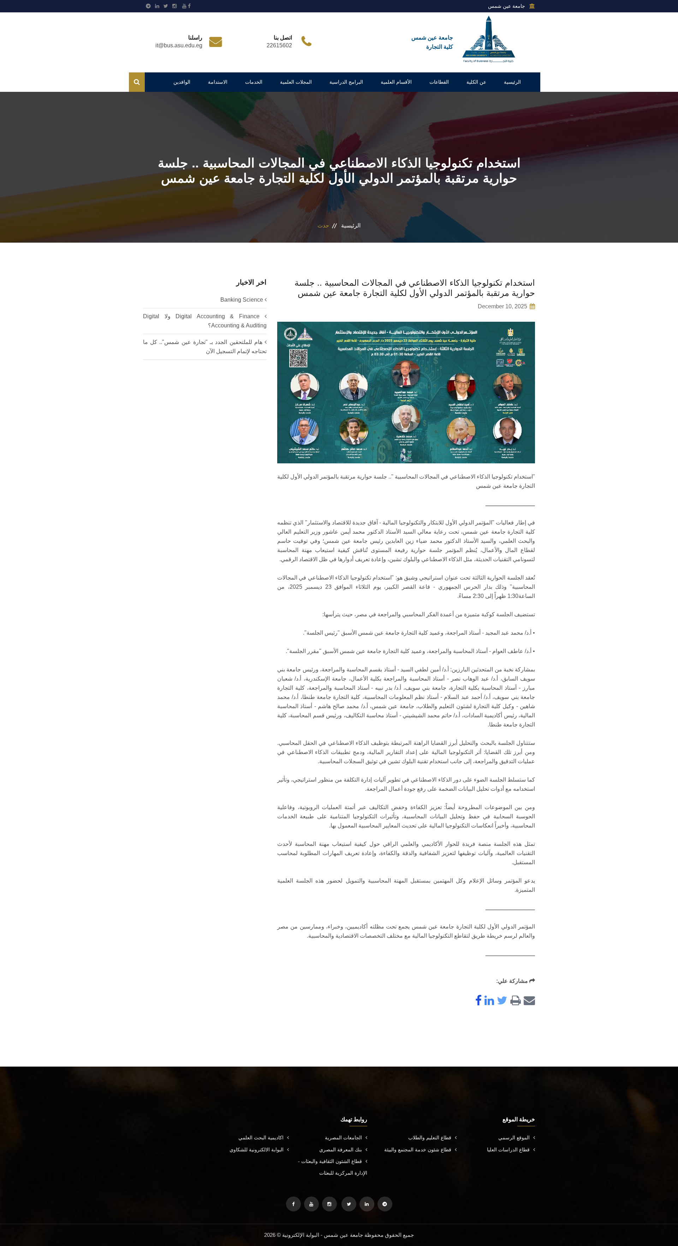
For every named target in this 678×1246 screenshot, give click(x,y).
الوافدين (181, 82)
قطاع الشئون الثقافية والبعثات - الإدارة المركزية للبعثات (332, 1167)
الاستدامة (217, 82)
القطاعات (439, 82)
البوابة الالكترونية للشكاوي (257, 1149)
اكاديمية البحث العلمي (261, 1137)
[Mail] (528, 1001)
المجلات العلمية (296, 82)
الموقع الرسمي (514, 1137)
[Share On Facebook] (477, 1001)
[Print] (514, 1001)
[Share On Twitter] (500, 1001)
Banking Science (241, 300)
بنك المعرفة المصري (340, 1149)
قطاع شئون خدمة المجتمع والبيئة (417, 1149)
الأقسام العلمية (396, 82)
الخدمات (253, 82)
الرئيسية (512, 82)
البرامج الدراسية (346, 82)
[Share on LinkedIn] (488, 1001)
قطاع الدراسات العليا (508, 1149)
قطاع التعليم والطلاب (429, 1137)
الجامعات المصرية (343, 1137)
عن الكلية (476, 82)
